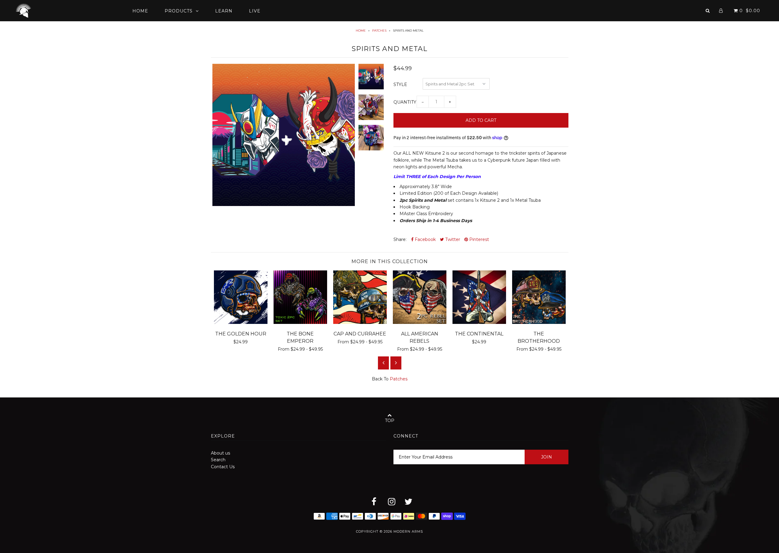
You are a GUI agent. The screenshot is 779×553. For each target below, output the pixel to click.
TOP (389, 420)
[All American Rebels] (419, 322)
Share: (400, 239)
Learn (223, 11)
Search (218, 459)
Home (140, 11)
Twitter (452, 239)
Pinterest (478, 239)
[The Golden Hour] (240, 322)
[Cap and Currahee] (360, 322)
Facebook (425, 239)
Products (179, 11)
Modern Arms (408, 531)
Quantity (404, 102)
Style (400, 84)
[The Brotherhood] (539, 322)
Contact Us (223, 466)
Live (254, 11)
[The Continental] (479, 322)
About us (220, 453)
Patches (379, 31)
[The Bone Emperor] (300, 322)
